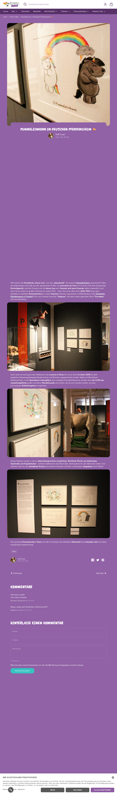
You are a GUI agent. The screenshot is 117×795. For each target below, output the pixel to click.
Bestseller (37, 11)
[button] (10, 790)
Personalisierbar (80, 11)
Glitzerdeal (25, 11)
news (14, 551)
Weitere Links (98, 11)
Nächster (100, 573)
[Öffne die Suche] (25, 4)
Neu (13, 11)
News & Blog (14, 17)
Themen (64, 11)
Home (5, 11)
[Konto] (105, 4)
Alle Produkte (49, 11)
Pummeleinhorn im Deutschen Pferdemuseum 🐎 (36, 17)
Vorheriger (17, 573)
